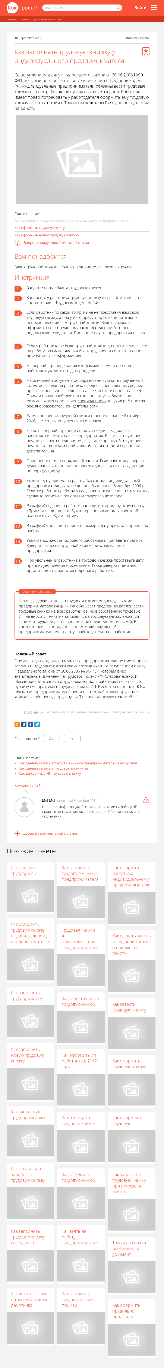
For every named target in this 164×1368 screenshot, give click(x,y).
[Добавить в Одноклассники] (17, 724)
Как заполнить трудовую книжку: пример (79, 1299)
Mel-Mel (48, 800)
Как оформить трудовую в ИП (26, 870)
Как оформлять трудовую (127, 1120)
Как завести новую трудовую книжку (80, 1001)
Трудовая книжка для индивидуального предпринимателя (80, 938)
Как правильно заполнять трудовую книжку (28, 1174)
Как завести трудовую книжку (129, 1007)
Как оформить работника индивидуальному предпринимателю (131, 876)
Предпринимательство (47, 19)
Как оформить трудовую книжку (129, 1064)
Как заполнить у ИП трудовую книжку (50, 773)
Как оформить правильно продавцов (126, 1311)
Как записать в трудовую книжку (28, 1114)
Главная (11, 19)
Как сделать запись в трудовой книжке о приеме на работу (131, 944)
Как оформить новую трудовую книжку (47, 235)
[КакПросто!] (22, 7)
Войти (140, 7)
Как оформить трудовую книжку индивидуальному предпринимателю (30, 932)
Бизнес (24, 19)
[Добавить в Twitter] (37, 724)
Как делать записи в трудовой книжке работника (29, 1299)
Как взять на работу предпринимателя (80, 1237)
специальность (92, 400)
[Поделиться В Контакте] (23, 724)
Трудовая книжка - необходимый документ (130, 1248)
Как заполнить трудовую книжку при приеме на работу (129, 1183)
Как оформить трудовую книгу (40, 227)
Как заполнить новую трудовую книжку (27, 1055)
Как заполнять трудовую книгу (26, 995)
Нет (72, 738)
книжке (86, 545)
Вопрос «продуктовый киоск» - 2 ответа (56, 242)
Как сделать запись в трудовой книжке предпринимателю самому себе (78, 763)
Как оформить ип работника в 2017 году (79, 1061)
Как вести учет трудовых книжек (79, 1120)
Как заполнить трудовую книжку (78, 1177)
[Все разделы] (154, 7)
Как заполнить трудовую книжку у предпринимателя (80, 873)
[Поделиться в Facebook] (30, 724)
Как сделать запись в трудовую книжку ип (53, 768)
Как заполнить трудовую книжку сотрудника (28, 1237)
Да (51, 738)
